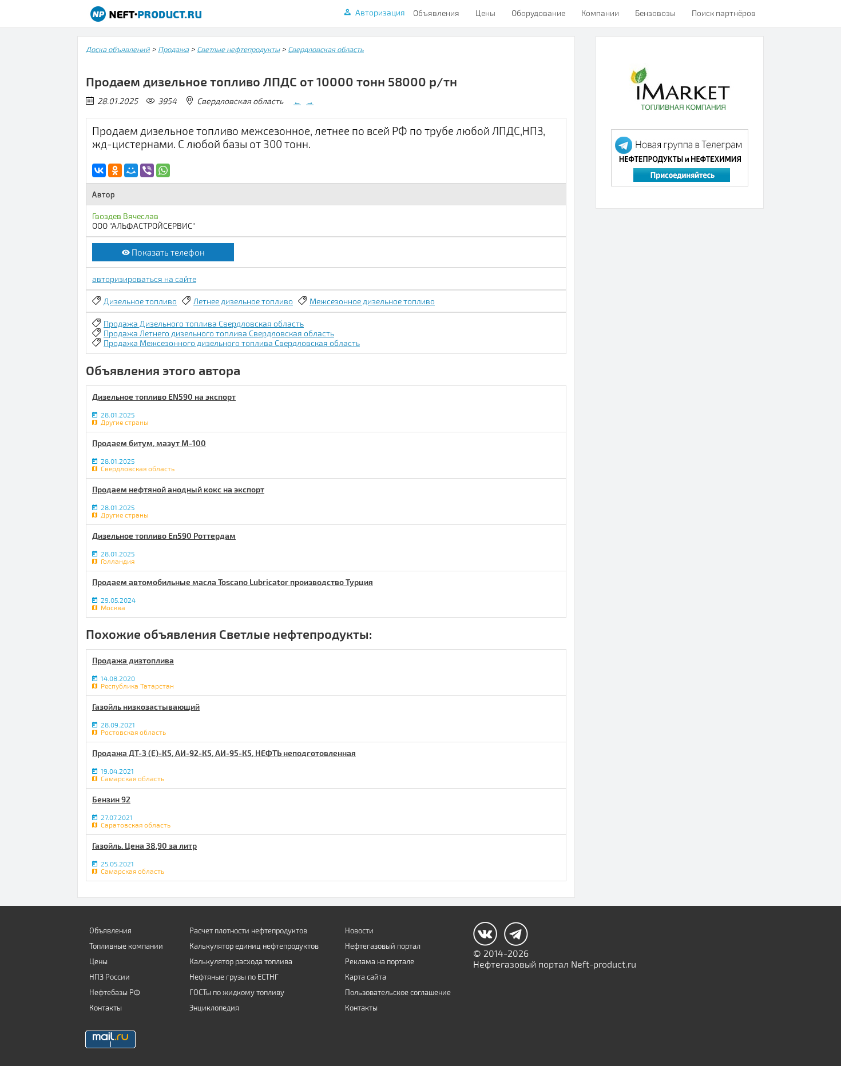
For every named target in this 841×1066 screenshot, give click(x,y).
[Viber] (147, 170)
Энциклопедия (214, 1007)
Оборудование (538, 13)
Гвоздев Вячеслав (125, 216)
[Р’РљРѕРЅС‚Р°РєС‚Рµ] (99, 170)
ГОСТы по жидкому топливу (236, 992)
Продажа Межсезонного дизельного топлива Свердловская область (232, 343)
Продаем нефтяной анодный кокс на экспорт (178, 489)
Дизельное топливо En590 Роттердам (164, 535)
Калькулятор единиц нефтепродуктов (254, 945)
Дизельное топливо (140, 301)
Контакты (105, 1007)
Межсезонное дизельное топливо (372, 301)
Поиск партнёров (724, 13)
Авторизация (380, 12)
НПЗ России (109, 976)
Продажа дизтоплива (133, 660)
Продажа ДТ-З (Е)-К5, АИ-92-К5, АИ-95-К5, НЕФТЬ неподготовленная (224, 753)
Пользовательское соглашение (398, 992)
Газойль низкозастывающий (146, 706)
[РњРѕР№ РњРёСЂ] (131, 170)
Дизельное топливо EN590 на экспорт (164, 396)
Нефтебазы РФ (114, 992)
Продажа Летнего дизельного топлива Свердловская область (219, 333)
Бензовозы (655, 13)
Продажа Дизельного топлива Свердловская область (204, 323)
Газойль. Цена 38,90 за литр (144, 845)
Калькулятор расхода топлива (240, 961)
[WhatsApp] (163, 170)
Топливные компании (126, 945)
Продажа (173, 49)
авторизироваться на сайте (144, 279)
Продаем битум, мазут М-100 (149, 443)
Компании (600, 13)
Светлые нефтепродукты (238, 49)
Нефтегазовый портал (382, 945)
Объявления (436, 13)
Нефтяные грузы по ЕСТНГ (234, 976)
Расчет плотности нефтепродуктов (248, 930)
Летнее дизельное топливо (243, 301)
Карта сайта (365, 976)
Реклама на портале (379, 961)
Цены (485, 13)
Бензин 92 (111, 799)
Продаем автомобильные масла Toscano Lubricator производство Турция (232, 582)
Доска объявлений (118, 49)
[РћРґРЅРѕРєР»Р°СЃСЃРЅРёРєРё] (115, 170)
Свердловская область (326, 49)
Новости (359, 930)
